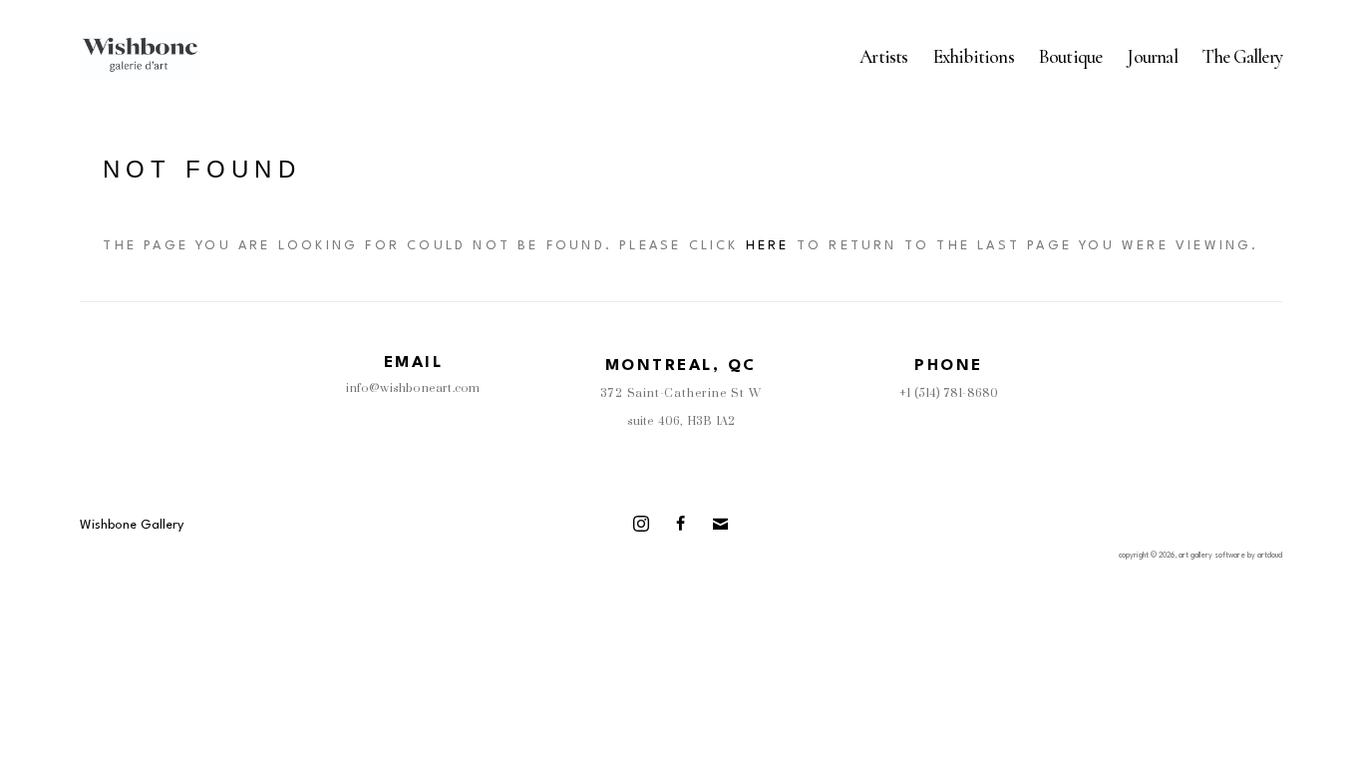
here (768, 245)
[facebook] (681, 524)
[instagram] (641, 524)
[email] (721, 524)
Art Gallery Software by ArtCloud (1230, 556)
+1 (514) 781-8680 (948, 393)
